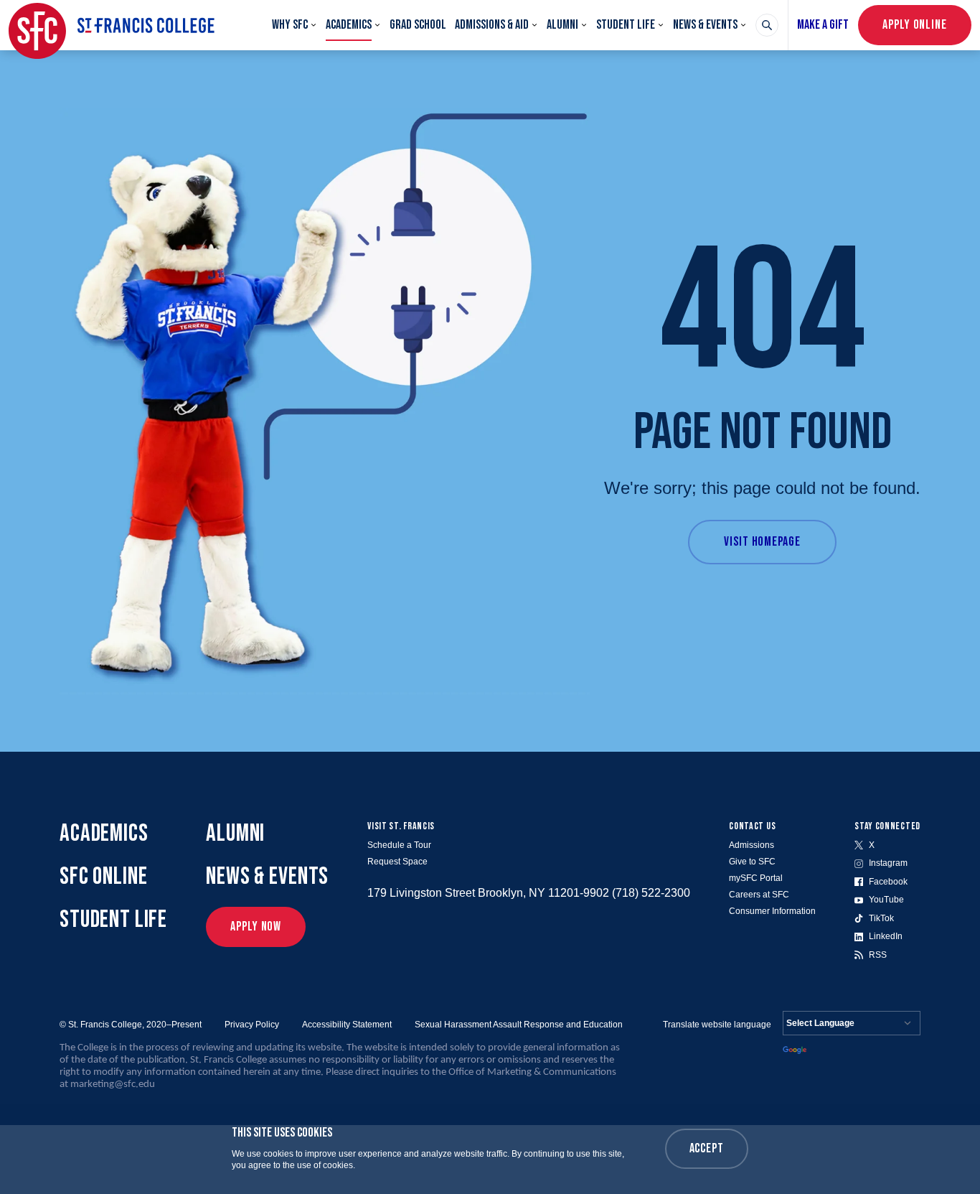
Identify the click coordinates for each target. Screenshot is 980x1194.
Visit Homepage (762, 541)
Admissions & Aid (492, 24)
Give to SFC (752, 862)
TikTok (881, 918)
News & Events (705, 24)
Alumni (562, 24)
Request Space (397, 862)
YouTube (886, 900)
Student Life (625, 24)
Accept (706, 1148)
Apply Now (255, 926)
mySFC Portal (756, 878)
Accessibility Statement (347, 1025)
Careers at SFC (759, 895)
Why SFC (290, 24)
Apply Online (914, 24)
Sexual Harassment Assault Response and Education (519, 1025)
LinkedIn (886, 936)
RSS (878, 955)
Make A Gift (823, 24)
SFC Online (104, 876)
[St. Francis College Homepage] (112, 25)
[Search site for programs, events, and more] (766, 25)
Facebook (888, 882)
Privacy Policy (252, 1025)
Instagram (888, 863)
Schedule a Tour (399, 845)
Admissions (751, 845)
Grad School (418, 24)
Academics (349, 24)
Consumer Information (772, 911)
